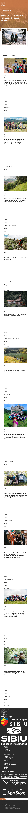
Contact (6, 768)
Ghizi (5, 753)
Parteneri (6, 767)
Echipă (6, 766)
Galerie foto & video (9, 754)
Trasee (6, 746)
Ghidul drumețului (8, 757)
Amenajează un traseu (10, 759)
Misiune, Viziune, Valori (10, 764)
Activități (6, 749)
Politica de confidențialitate (12, 808)
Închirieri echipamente (10, 761)
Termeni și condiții (10, 805)
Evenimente (7, 750)
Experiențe (7, 752)
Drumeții (6, 747)
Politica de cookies (10, 807)
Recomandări (7, 760)
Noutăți (6, 756)
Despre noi (7, 763)
